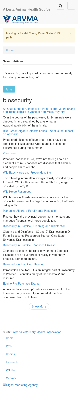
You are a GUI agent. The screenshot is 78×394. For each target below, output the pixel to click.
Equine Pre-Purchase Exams (21, 283)
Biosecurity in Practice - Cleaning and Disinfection (34, 226)
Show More (39, 306)
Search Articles (13, 61)
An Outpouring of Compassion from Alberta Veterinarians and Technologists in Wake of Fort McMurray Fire (39, 110)
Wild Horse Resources (17, 191)
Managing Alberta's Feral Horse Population (30, 211)
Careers (11, 378)
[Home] (20, 18)
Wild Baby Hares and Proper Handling (27, 172)
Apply (9, 89)
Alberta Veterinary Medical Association (37, 332)
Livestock (12, 362)
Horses (10, 354)
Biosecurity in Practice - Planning (23, 264)
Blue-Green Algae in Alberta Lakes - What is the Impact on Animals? (38, 132)
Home (10, 50)
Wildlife (10, 370)
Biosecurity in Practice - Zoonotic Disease (29, 245)
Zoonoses (9, 153)
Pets (9, 346)
